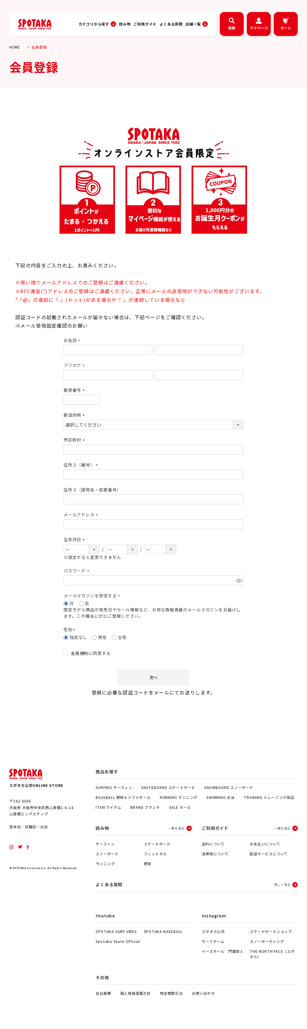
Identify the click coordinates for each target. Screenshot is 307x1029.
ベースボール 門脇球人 (223, 951)
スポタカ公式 (213, 931)
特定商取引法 (171, 993)
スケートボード (157, 843)
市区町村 (75, 440)
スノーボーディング (267, 941)
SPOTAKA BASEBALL (163, 931)
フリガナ (75, 365)
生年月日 (75, 539)
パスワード (77, 571)
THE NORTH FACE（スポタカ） (272, 954)
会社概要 (103, 993)
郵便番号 (75, 390)
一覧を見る (176, 828)
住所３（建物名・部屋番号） (92, 490)
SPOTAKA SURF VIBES (116, 931)
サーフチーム (213, 941)
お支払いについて (265, 843)
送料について (213, 843)
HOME (14, 47)
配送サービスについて (269, 853)
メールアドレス (82, 515)
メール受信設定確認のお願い (54, 325)
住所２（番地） (82, 465)
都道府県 (75, 415)
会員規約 (79, 653)
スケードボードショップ (271, 931)
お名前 (73, 340)
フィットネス (155, 853)
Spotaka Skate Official (118, 941)
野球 (148, 863)
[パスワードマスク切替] (238, 580)
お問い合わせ (203, 993)
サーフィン (105, 843)
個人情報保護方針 (135, 993)
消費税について (215, 853)
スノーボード (107, 853)
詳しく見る (282, 884)
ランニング (105, 863)
